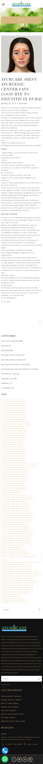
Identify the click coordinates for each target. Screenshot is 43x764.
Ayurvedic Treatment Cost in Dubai (17, 497)
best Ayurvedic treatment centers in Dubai (18, 369)
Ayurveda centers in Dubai (14, 406)
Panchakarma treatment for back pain (19, 583)
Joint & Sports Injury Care (12, 714)
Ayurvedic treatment (11, 492)
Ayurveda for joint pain (13, 415)
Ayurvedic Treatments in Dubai (16, 511)
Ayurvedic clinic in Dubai (13, 447)
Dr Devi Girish (6, 302)
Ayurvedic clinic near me (13, 451)
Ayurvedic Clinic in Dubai (11, 355)
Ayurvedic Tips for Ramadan (14, 488)
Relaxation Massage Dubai (14, 601)
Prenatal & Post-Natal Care (13, 721)
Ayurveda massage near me (14, 419)
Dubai (5, 578)
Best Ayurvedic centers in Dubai (16, 543)
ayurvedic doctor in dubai (14, 474)
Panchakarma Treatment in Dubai (17, 587)
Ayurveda (5, 350)
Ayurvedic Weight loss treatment (17, 515)
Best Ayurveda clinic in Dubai (15, 524)
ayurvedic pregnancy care (13, 483)
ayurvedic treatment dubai (14, 502)
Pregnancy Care (7, 378)
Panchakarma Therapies (11, 696)
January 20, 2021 (9, 103)
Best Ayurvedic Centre (12, 547)
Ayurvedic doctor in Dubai (11, 359)
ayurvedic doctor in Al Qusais (15, 470)
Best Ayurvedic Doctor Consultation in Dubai (19, 558)
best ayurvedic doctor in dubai (16, 564)
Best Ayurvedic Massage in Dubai (16, 569)
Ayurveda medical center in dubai (17, 424)
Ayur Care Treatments (10, 341)
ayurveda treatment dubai (14, 428)
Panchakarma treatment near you (17, 592)
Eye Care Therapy (8, 718)
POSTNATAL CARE (8, 374)
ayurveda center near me (13, 401)
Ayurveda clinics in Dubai (13, 410)
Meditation (6, 388)
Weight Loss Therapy (10, 707)
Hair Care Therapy (9, 710)
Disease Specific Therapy (11, 700)
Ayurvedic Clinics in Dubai (13, 456)
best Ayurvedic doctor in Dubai (13, 364)
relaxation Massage (11, 596)
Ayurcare (23, 103)
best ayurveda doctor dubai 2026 (17, 534)
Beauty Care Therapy (10, 703)
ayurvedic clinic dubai (12, 442)
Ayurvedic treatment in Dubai (23, 293)
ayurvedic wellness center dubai (16, 520)
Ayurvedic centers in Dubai (14, 433)
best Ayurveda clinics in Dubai (15, 529)
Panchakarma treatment (22, 578)
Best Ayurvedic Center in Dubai (16, 538)
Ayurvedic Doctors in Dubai (14, 479)
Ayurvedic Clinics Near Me (13, 460)
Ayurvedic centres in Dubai (14, 438)
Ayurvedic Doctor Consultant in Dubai (19, 465)
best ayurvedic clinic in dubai (15, 552)
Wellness (4, 383)
